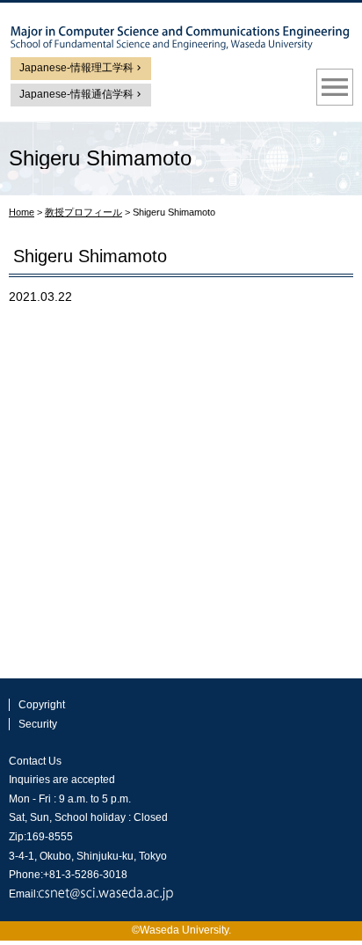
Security (37, 724)
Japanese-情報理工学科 (76, 68)
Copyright (41, 705)
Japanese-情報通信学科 (76, 94)
